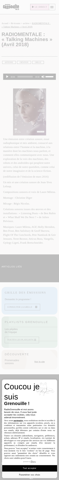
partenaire (18, 420)
